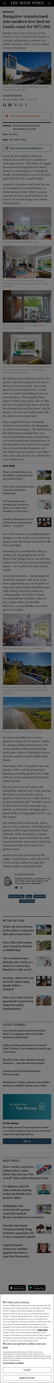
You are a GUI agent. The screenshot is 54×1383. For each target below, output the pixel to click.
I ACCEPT (27, 1370)
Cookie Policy (42, 1330)
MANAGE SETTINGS (27, 1378)
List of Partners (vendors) (13, 1363)
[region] (27, 1338)
